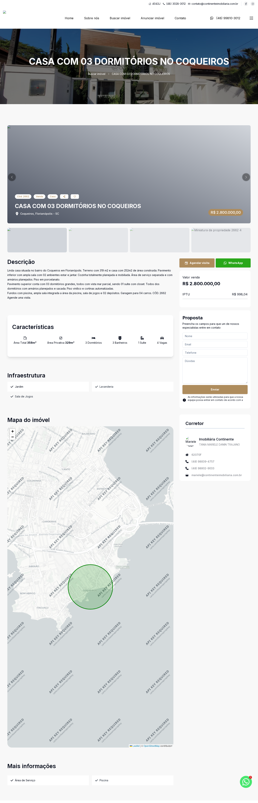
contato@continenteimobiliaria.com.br (215, 3)
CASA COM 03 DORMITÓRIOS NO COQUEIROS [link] (141, 73)
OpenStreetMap (152, 745)
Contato (180, 18)
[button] (12, 177)
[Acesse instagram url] (252, 4)
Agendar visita (199, 262)
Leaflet (136, 745)
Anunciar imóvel (152, 18)
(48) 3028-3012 (176, 3)
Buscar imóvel (120, 18)
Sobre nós (91, 18)
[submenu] (251, 18)
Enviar (215, 389)
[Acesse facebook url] (246, 4)
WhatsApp (235, 262)
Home (69, 18)
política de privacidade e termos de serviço (212, 403)
